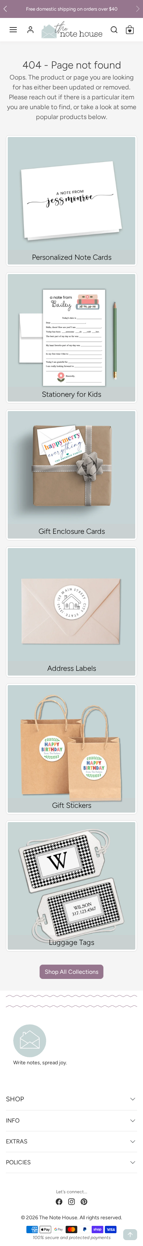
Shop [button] (15, 1099)
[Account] (30, 30)
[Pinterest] (84, 1201)
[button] (13, 30)
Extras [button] (16, 1141)
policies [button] (18, 1162)
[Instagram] (71, 1201)
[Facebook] (59, 1201)
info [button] (12, 1120)
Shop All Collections (71, 971)
